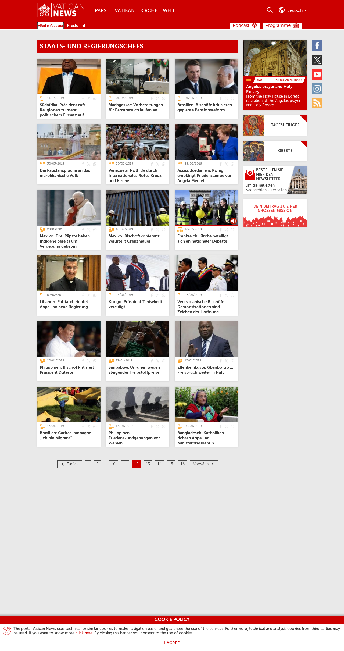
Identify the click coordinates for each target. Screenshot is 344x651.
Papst (102, 10)
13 (148, 464)
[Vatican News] (64, 11)
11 (125, 464)
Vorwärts (201, 464)
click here (84, 633)
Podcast (241, 25)
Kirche (148, 10)
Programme (278, 25)
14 (159, 464)
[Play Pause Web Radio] (85, 26)
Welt (169, 10)
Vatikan (125, 10)
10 (113, 464)
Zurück (72, 464)
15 (171, 464)
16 (183, 464)
